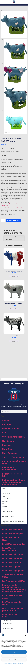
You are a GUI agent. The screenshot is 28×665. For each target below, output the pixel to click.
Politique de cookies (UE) (12, 475)
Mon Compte (8, 441)
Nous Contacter (9, 453)
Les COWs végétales (12, 566)
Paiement (6, 445)
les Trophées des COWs (13, 581)
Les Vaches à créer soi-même (13, 597)
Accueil (5, 420)
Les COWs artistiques (12, 534)
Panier (5, 433)
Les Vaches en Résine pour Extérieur (12, 609)
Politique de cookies (8, 663)
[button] (26, 635)
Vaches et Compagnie (14, 384)
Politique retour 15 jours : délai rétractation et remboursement (13, 482)
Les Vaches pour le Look (11, 616)
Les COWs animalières (13, 530)
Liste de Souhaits (10, 429)
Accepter (14, 652)
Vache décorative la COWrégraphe (14, 207)
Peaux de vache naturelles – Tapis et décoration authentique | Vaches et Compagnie (14, 588)
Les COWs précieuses (13, 558)
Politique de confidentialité (18, 663)
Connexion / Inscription (13, 437)
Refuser (14, 656)
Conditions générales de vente (14, 462)
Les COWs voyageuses (13, 571)
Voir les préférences (14, 660)
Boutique (6, 424)
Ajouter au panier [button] (14, 276)
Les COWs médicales (12, 554)
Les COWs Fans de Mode (11, 539)
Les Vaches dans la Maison (11, 603)
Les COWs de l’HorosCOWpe (9, 549)
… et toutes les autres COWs (12, 576)
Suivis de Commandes (13, 457)
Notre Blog (7, 449)
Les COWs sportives (12, 562)
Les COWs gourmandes (13, 544)
